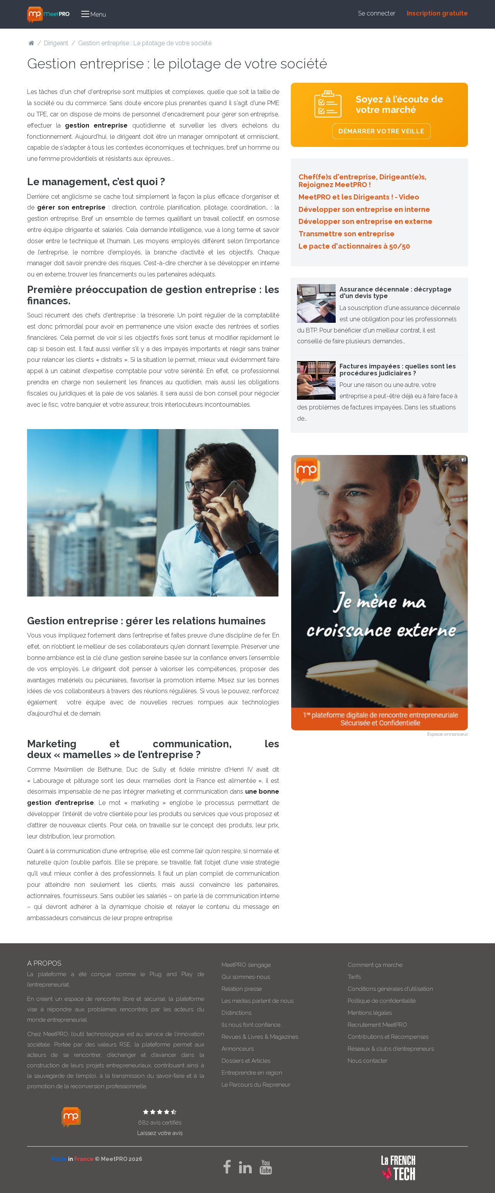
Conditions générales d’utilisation (390, 988)
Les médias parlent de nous (258, 1000)
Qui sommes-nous (246, 976)
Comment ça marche (375, 964)
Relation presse (242, 988)
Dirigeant (56, 43)
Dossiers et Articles (246, 1060)
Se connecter (376, 13)
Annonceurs (238, 1048)
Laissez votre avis (160, 1133)
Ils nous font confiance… (252, 1024)
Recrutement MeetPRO (377, 1024)
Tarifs (354, 976)
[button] (93, 14)
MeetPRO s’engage (246, 964)
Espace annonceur (447, 734)
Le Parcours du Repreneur (256, 1084)
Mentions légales (370, 1012)
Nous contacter (367, 1060)
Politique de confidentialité (382, 1000)
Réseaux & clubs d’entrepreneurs (391, 1048)
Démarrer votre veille (381, 131)
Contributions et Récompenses (388, 1036)
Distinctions (236, 1012)
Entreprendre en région (252, 1072)
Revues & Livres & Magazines (260, 1036)
